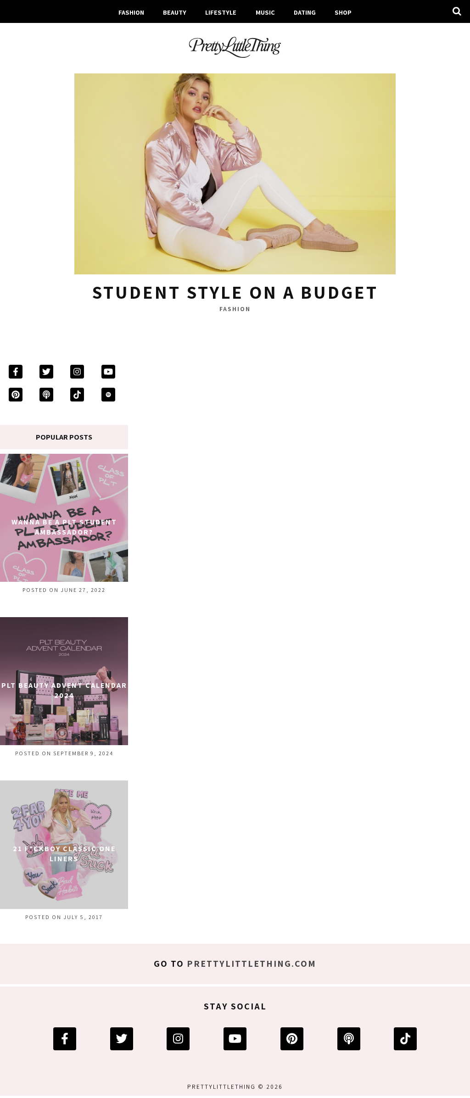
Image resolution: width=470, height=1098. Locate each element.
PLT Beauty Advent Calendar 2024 (64, 690)
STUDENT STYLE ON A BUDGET (235, 292)
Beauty (174, 12)
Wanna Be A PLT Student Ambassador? (64, 527)
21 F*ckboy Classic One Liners (64, 854)
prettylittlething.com (251, 964)
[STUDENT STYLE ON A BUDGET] (235, 170)
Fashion (131, 12)
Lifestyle (220, 12)
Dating (305, 12)
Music (265, 12)
